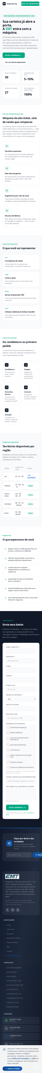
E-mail (8, 666)
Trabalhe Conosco (13, 955)
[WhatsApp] (18, 910)
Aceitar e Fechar (14, 1069)
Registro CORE (11, 714)
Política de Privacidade (20, 1058)
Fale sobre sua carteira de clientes (20, 786)
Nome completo (13, 647)
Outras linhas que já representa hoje (21, 777)
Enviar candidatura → (13, 55)
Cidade (9, 676)
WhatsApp (10, 657)
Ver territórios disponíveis (15, 62)
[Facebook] (7, 910)
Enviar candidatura (16, 807)
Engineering (10, 4)
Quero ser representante (30, 4)
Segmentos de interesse (15, 724)
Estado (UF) (11, 685)
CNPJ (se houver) (12, 705)
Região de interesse (14, 695)
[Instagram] (12, 910)
